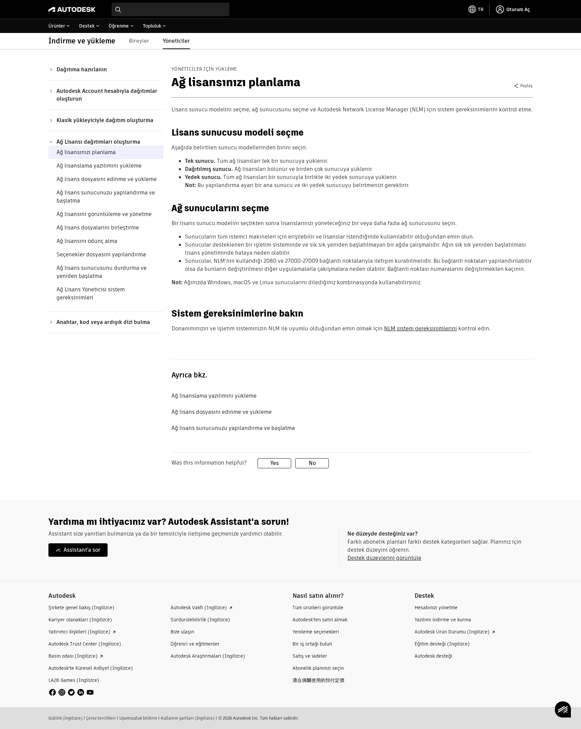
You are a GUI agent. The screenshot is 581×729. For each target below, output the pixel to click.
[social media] (71, 692)
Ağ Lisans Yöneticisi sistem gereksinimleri (90, 293)
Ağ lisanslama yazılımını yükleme (99, 166)
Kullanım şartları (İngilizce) (188, 718)
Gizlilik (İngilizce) (65, 718)
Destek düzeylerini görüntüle (384, 558)
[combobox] (170, 9)
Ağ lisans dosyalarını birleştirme (97, 227)
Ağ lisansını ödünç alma (86, 241)
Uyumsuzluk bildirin (138, 718)
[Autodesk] (71, 9)
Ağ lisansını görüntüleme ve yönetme (104, 214)
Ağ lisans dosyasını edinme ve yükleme (106, 179)
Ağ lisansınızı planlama (86, 152)
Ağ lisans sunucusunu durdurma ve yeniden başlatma (101, 272)
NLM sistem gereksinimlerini (420, 328)
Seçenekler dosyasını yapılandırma (101, 254)
